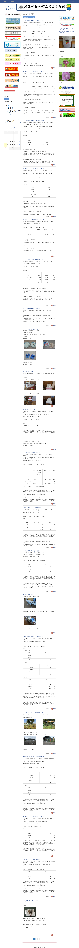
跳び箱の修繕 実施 (28, 371)
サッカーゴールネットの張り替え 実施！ (33, 712)
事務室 (54, 67)
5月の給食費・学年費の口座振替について (33, 220)
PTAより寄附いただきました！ (31, 329)
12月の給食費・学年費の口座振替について (34, 507)
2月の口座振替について (29, 409)
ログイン (73, 1)
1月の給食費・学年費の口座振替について (33, 452)
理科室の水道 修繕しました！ (31, 900)
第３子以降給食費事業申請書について (32, 308)
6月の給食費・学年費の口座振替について (33, 168)
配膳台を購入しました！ (29, 594)
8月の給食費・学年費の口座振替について (33, 816)
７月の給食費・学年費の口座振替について (33, 120)
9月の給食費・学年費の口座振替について (33, 71)
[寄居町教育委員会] (12, 14)
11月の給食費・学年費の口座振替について (34, 20)
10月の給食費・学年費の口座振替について (34, 636)
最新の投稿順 (27, 17)
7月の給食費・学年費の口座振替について (33, 859)
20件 (33, 17)
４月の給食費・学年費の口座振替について (33, 259)
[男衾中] (67, 18)
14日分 (6, 98)
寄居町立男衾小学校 (12, 1)
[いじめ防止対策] (11, 50)
